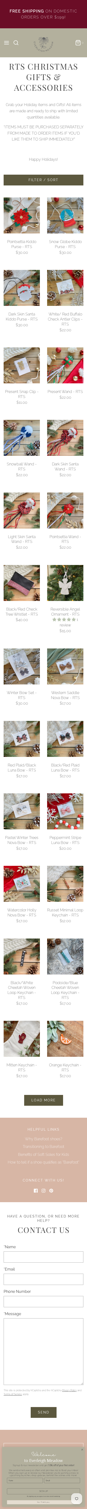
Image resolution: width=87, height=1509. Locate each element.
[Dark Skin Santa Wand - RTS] (65, 438)
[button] (64, 619)
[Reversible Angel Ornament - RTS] (65, 583)
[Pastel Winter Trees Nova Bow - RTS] (22, 811)
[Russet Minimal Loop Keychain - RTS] (65, 884)
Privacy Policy (69, 1390)
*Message (12, 1314)
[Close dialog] (82, 1449)
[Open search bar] (17, 42)
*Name (10, 1247)
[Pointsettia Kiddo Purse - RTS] (22, 215)
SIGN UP (43, 1491)
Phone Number (17, 1291)
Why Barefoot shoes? (43, 1139)
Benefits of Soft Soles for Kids (43, 1154)
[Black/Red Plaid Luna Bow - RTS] (65, 739)
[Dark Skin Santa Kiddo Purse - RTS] (22, 288)
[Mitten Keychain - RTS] (22, 1039)
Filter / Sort (43, 180)
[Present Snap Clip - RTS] (22, 365)
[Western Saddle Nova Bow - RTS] (65, 666)
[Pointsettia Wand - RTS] (65, 511)
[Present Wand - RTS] (65, 365)
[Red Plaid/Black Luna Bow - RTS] (22, 739)
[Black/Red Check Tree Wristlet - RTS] (22, 583)
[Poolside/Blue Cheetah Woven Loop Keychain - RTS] (65, 956)
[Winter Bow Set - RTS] (22, 666)
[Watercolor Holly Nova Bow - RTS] (22, 884)
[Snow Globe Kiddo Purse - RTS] (65, 215)
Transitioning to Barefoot (43, 1146)
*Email (9, 1269)
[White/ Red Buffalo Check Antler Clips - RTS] (65, 288)
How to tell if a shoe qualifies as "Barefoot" (43, 1162)
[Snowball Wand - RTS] (22, 438)
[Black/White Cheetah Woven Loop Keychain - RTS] (22, 956)
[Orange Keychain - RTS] (65, 1039)
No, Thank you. (43, 1502)
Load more (43, 1100)
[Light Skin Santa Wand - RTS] (22, 511)
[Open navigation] (6, 42)
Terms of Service (13, 1394)
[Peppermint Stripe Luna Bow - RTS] (65, 811)
